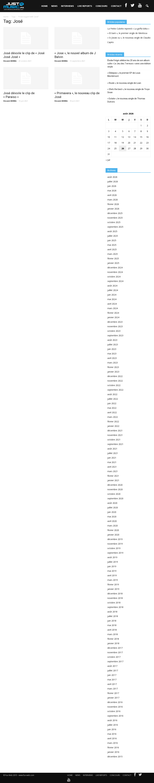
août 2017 (112, 666)
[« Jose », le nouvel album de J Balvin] (77, 38)
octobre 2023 (113, 330)
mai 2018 (111, 625)
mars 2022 (112, 416)
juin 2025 (111, 240)
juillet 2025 (112, 235)
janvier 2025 (113, 263)
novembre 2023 (115, 326)
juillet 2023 (112, 344)
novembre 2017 (115, 652)
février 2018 (113, 638)
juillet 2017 (112, 670)
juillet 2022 (112, 398)
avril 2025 (112, 249)
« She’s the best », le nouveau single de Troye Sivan (128, 91)
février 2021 (113, 475)
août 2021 (112, 448)
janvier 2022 (113, 426)
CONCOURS (101, 6)
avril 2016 (112, 738)
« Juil (108, 159)
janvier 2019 (113, 589)
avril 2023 (112, 358)
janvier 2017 (113, 697)
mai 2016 (111, 733)
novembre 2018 (115, 598)
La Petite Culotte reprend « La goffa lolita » (128, 28)
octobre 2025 (113, 222)
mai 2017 (111, 679)
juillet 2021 (112, 453)
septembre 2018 (115, 607)
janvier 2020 (113, 534)
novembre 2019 (115, 543)
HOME (44, 6)
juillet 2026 (112, 181)
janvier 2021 (113, 480)
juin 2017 (111, 675)
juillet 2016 (112, 724)
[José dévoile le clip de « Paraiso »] (25, 78)
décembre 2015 (115, 756)
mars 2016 (112, 742)
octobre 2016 (113, 711)
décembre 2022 (115, 376)
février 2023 (113, 367)
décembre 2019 (115, 539)
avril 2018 (112, 629)
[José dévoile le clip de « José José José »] (25, 38)
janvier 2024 (113, 317)
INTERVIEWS (67, 6)
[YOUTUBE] (139, 6)
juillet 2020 (112, 507)
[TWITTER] (132, 6)
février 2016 (113, 747)
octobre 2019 (113, 548)
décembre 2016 (115, 702)
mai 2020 (111, 516)
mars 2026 (112, 199)
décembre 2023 (115, 321)
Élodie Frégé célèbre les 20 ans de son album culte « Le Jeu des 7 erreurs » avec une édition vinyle (129, 63)
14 (135, 137)
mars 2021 (112, 471)
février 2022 (113, 421)
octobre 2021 (113, 439)
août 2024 (112, 285)
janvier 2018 (113, 643)
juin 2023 (111, 349)
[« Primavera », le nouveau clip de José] (77, 78)
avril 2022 (112, 412)
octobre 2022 (113, 385)
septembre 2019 (115, 552)
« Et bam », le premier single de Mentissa (127, 33)
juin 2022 (111, 403)
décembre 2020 (115, 484)
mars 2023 (112, 362)
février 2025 (113, 258)
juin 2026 (111, 186)
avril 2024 (112, 303)
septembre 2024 (115, 281)
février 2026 (113, 204)
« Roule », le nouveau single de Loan (124, 83)
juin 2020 (111, 512)
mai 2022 (111, 407)
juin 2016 (111, 729)
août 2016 (112, 720)
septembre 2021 (115, 444)
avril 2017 (112, 684)
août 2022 (112, 394)
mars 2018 (112, 634)
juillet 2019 (112, 561)
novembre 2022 (115, 380)
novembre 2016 (115, 706)
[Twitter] (140, 775)
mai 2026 (111, 190)
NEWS (54, 6)
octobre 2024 (113, 276)
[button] (147, 6)
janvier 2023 (113, 371)
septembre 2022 (115, 389)
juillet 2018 (112, 616)
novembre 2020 (115, 489)
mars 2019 (112, 579)
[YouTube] (68, 780)
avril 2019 (112, 575)
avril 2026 (112, 195)
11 (115, 137)
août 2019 (112, 557)
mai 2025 (111, 244)
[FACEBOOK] (126, 6)
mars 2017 (112, 688)
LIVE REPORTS (84, 6)
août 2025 (112, 231)
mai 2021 (111, 462)
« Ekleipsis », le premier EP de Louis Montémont (123, 74)
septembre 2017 (115, 661)
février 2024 (113, 312)
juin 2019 (111, 566)
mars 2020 (112, 525)
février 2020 (113, 530)
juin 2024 (111, 294)
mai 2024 (111, 299)
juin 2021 (111, 457)
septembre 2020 (115, 498)
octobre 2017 (113, 656)
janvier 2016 (113, 752)
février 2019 (113, 584)
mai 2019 (111, 570)
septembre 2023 (115, 335)
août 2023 (112, 340)
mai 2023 (111, 353)
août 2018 (112, 611)
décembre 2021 (115, 430)
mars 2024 (112, 308)
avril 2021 (112, 466)
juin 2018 (111, 620)
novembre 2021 (115, 435)
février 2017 (113, 693)
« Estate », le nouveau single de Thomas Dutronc (126, 100)
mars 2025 (112, 253)
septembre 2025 (115, 226)
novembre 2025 (115, 217)
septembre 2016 (115, 715)
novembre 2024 (115, 272)
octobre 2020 (113, 493)
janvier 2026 (113, 208)
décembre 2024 (115, 267)
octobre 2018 (113, 602)
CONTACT (116, 6)
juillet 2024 (112, 290)
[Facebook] (135, 775)
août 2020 (112, 503)
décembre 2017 (115, 647)
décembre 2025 (115, 213)
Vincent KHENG (10, 61)
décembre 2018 (115, 593)
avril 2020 (112, 521)
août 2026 (112, 177)
